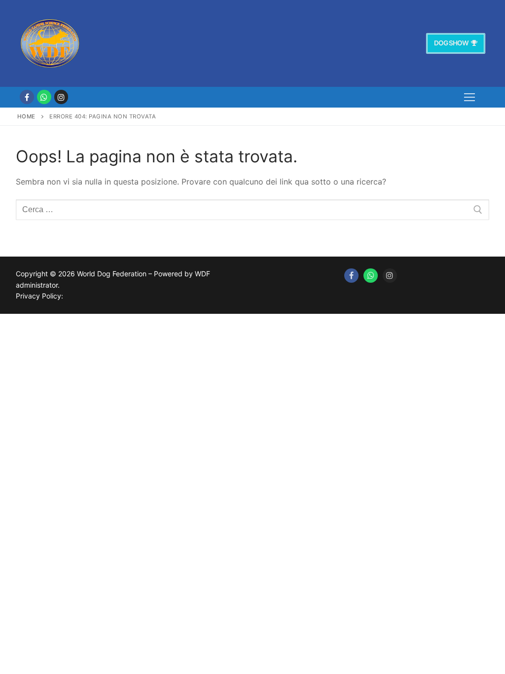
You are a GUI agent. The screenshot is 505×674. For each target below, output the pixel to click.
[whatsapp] (44, 97)
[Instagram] (61, 97)
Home (26, 116)
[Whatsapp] (370, 275)
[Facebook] (27, 97)
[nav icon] (469, 97)
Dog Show (451, 43)
